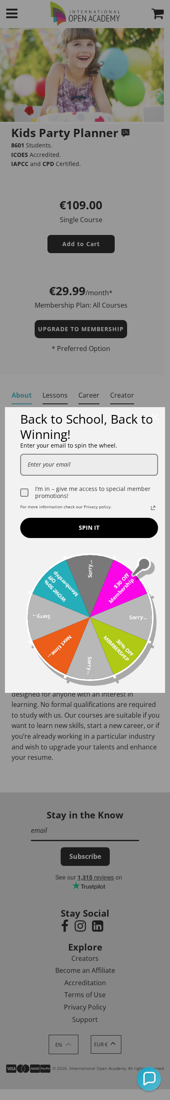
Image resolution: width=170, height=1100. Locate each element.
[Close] (155, 417)
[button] (149, 1079)
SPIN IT (89, 527)
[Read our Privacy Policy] (153, 508)
